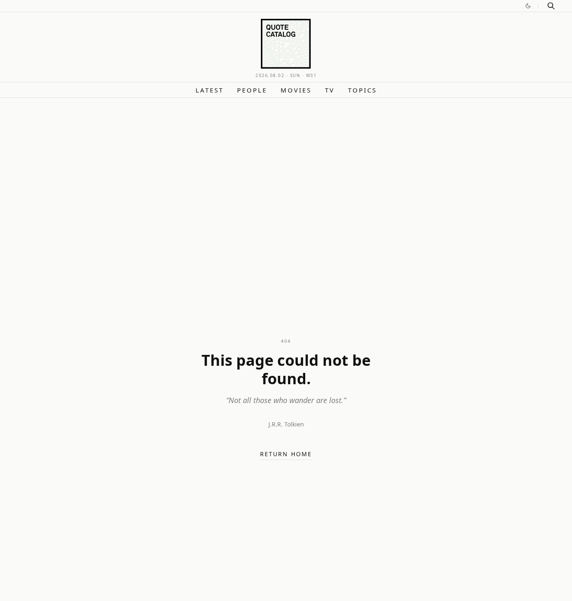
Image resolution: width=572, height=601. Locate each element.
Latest (210, 90)
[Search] (551, 6)
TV (330, 90)
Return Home (286, 454)
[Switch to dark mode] (528, 6)
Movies (296, 90)
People (252, 90)
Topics (362, 90)
